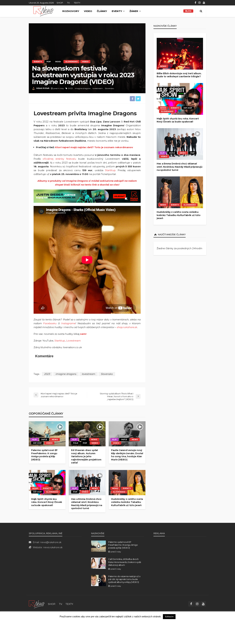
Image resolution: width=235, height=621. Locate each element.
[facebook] (195, 2)
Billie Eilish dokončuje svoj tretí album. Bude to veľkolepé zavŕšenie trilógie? (179, 75)
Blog (188, 11)
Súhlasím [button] (169, 616)
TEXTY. (77, 2)
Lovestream (73, 340)
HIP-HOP (37, 443)
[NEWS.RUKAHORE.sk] (43, 11)
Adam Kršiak (42, 88)
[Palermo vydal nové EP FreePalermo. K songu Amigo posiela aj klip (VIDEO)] (47, 434)
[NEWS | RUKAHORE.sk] (37, 604)
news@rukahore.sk (50, 542)
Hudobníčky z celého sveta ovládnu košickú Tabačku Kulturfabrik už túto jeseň (127, 502)
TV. (68, 2)
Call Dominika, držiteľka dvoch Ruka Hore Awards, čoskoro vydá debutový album (124, 562)
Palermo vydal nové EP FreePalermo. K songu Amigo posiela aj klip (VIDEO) (44, 455)
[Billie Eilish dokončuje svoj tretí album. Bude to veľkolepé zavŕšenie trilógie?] (180, 54)
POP (49, 62)
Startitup (110, 170)
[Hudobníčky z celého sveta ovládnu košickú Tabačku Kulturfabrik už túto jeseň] (127, 482)
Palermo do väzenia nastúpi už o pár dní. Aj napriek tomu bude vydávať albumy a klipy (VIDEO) (124, 579)
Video (88, 11)
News (55, 439)
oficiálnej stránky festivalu (59, 158)
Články (102, 11)
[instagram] (199, 2)
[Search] (201, 11)
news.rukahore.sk (53, 547)
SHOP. (60, 2)
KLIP (34, 439)
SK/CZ (44, 439)
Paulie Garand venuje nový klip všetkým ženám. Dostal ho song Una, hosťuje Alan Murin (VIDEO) (127, 455)
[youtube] (204, 2)
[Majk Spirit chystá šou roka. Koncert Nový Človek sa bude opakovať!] (47, 482)
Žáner (133, 11)
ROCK (58, 62)
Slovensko (71, 62)
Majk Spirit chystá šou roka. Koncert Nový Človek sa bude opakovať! (46, 502)
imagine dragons (82, 88)
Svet (83, 439)
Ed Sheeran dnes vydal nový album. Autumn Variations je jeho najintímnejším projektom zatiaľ (86, 456)
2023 (70, 88)
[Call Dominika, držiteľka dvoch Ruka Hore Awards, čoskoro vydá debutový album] (98, 563)
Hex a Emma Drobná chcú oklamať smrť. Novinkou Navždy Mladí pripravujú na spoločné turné (86, 504)
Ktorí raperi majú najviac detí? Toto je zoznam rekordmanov (94, 147)
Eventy (117, 11)
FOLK (75, 443)
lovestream (98, 88)
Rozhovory (70, 11)
